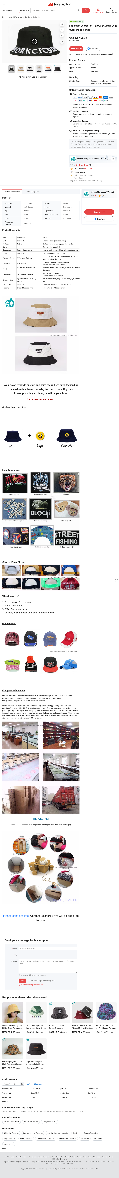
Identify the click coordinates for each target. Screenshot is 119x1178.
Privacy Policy (94, 1169)
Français (42, 1162)
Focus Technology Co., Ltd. (44, 1169)
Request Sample (107, 54)
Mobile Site (55, 1159)
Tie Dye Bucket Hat (49, 1122)
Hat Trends (98, 1139)
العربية (85, 1162)
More (4, 1148)
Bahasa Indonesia (67, 1164)
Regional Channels (94, 1157)
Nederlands (77, 1162)
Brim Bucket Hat (26, 1139)
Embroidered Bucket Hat (46, 1139)
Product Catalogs (35, 1084)
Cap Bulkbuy (8, 1144)
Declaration (83, 1169)
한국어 (92, 1162)
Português (34, 1162)
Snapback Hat (93, 1089)
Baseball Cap (7, 1089)
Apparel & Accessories (16, 17)
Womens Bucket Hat (11, 1122)
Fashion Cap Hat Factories (33, 1133)
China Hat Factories (11, 1133)
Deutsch (68, 1162)
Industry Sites (81, 1157)
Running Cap (64, 1093)
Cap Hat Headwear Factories (57, 1133)
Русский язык (52, 1162)
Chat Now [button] (94, 48)
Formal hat (92, 1097)
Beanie (33, 1097)
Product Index (106, 1157)
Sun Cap (27, 17)
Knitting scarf (64, 1097)
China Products (21, 1157)
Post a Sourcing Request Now (31, 985)
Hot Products (9, 1157)
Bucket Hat (36, 17)
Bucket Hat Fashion (31, 1122)
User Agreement (73, 1169)
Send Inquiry (76, 48)
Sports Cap (64, 1089)
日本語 (98, 1162)
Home (4, 17)
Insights (64, 1159)
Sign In (72, 181)
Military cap (6, 1097)
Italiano (61, 1162)
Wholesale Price (70, 1157)
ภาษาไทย (111, 1162)
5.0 (92, 195)
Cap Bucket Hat (9, 1139)
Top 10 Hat (85, 1139)
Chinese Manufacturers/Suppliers (38, 1157)
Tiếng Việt (56, 1164)
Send (22, 980)
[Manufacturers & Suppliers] (59, 4)
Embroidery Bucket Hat (67, 1139)
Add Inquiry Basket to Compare (34, 77)
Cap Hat (76, 1133)
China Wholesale (57, 1157)
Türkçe (48, 1164)
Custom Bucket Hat (91, 1133)
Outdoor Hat (35, 1089)
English (18, 1162)
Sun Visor (91, 1093)
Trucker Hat (6, 1093)
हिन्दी (104, 1162)
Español (25, 1162)
